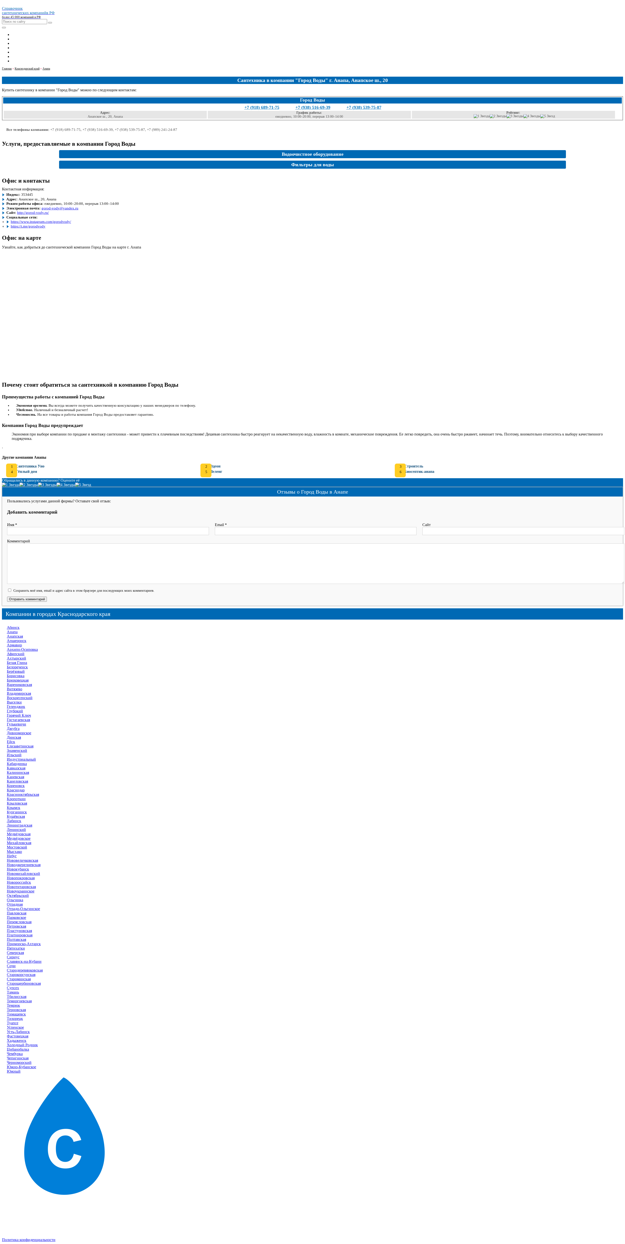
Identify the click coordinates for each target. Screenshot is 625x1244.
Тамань (13, 992)
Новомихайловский (23, 873)
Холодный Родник (22, 1045)
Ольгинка (15, 900)
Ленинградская (19, 825)
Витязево (14, 689)
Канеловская (17, 781)
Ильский (14, 755)
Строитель (413, 466)
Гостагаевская (18, 720)
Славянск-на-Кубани (24, 961)
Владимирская (19, 693)
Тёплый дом (26, 471)
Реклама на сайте (26, 1223)
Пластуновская (19, 931)
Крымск (13, 808)
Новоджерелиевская (24, 865)
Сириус (13, 957)
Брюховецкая (18, 680)
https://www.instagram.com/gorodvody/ (41, 222)
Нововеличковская (22, 860)
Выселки (14, 702)
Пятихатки (16, 948)
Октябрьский (18, 895)
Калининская (18, 772)
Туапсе (12, 1023)
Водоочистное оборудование (313, 154)
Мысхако (14, 852)
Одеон (215, 466)
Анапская (15, 636)
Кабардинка (17, 764)
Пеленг (216, 471)
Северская (15, 953)
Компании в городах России (35, 1219)
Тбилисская (16, 997)
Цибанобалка (18, 1049)
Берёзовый (16, 671)
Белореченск (17, 667)
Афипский (15, 654)
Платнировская (19, 935)
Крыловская (17, 803)
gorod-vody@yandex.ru (60, 208)
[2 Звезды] (498, 116)
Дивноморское (19, 733)
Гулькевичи (16, 724)
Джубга (13, 728)
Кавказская (16, 768)
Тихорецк (15, 1018)
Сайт (426, 525)
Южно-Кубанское (21, 1067)
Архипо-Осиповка (22, 649)
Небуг (12, 856)
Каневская (15, 777)
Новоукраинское (20, 891)
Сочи (11, 966)
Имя (12, 525)
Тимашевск (16, 1014)
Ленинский (16, 830)
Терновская (16, 1010)
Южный (14, 1071)
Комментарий (18, 541)
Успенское (15, 1027)
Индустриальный (21, 759)
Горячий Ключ (19, 715)
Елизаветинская (20, 746)
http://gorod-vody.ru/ (33, 213)
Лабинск (14, 821)
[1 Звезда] (482, 116)
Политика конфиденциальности (28, 1240)
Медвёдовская (19, 834)
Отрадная (15, 904)
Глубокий (15, 711)
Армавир (14, 645)
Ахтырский (16, 658)
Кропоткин (16, 799)
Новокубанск (18, 869)
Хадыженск (16, 1040)
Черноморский (19, 1062)
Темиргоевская (19, 1001)
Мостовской (17, 847)
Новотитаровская (21, 887)
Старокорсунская (21, 975)
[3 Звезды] (515, 116)
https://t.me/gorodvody (28, 226)
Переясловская (19, 922)
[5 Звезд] (547, 116)
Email (221, 525)
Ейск (11, 742)
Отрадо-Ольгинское (23, 909)
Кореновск (16, 786)
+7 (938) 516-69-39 (312, 107)
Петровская (16, 926)
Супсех (13, 988)
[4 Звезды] (531, 116)
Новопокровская (21, 878)
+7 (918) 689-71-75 (261, 107)
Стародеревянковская (25, 970)
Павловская (16, 913)
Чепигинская (18, 1058)
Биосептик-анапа (419, 471)
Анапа (12, 632)
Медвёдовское (19, 838)
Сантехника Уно (29, 466)
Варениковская (19, 685)
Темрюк (13, 1005)
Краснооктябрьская (23, 794)
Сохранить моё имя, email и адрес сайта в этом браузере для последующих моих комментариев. (84, 590)
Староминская (19, 979)
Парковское (16, 917)
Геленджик (16, 707)
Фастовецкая (17, 1036)
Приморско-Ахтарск (24, 944)
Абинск (13, 627)
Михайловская (19, 843)
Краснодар (16, 790)
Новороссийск (19, 882)
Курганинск (17, 812)
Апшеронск (16, 641)
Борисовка (15, 676)
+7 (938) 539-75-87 (363, 107)
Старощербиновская (24, 983)
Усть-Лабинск (18, 1032)
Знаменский (17, 750)
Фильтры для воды (312, 164)
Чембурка (15, 1054)
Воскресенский (19, 698)
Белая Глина (17, 663)
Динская (14, 737)
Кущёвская (16, 816)
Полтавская (16, 939)
